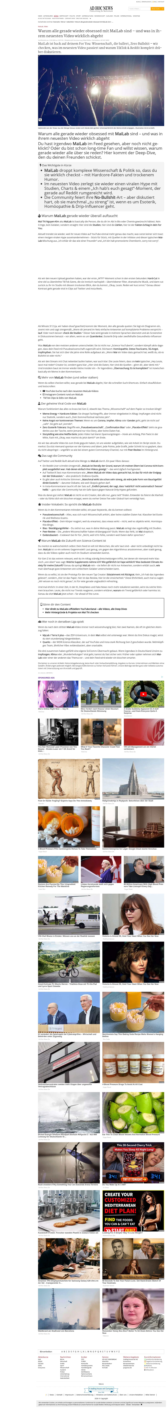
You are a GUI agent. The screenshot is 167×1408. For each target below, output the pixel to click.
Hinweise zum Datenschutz (106, 1395)
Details (128, 1405)
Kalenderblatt (64, 1378)
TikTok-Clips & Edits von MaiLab (59, 397)
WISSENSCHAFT (99, 16)
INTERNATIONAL (126, 16)
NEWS (40, 16)
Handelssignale (86, 1368)
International (64, 1376)
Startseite (56, 22)
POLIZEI (116, 16)
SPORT (78, 16)
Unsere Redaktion (136, 1395)
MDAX (40, 1361)
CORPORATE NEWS (70, 18)
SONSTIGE (136, 16)
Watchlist (105, 1361)
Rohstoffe (84, 1364)
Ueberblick (70, 22)
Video (46, 27)
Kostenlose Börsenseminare (128, 1362)
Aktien (83, 1370)
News (52, 1395)
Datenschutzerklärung (84, 1395)
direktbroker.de (128, 1366)
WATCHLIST (161, 2)
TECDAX (40, 1364)
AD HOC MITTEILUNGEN (44, 18)
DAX (39, 1359)
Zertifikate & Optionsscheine (86, 1373)
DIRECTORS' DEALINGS (82, 18)
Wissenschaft (64, 1368)
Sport (62, 1366)
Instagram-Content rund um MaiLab (64, 394)
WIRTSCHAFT (64, 16)
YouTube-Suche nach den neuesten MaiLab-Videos (72, 391)
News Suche (156, 9)
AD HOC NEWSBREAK (109, 1359)
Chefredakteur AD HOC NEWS (100, 40)
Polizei (62, 1372)
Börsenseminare (86, 1376)
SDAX (40, 1366)
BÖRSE (56, 16)
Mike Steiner (150, 1395)
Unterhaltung (64, 1374)
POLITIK (72, 16)
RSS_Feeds (105, 1366)
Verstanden (136, 1405)
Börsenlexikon (46, 1351)
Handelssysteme (86, 1366)
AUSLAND (109, 16)
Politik (62, 1364)
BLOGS (138, 2)
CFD (82, 1359)
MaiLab (40, 27)
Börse (63, 22)
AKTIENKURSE (48, 16)
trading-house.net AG (130, 1359)
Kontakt (105, 1368)
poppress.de (127, 1368)
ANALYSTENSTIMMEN (58, 18)
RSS (155, 2)
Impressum (69, 1395)
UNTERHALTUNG (87, 16)
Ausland (63, 1370)
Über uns (123, 1395)
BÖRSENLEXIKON (146, 2)
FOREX (83, 1361)
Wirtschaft (63, 1361)
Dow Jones (41, 1368)
